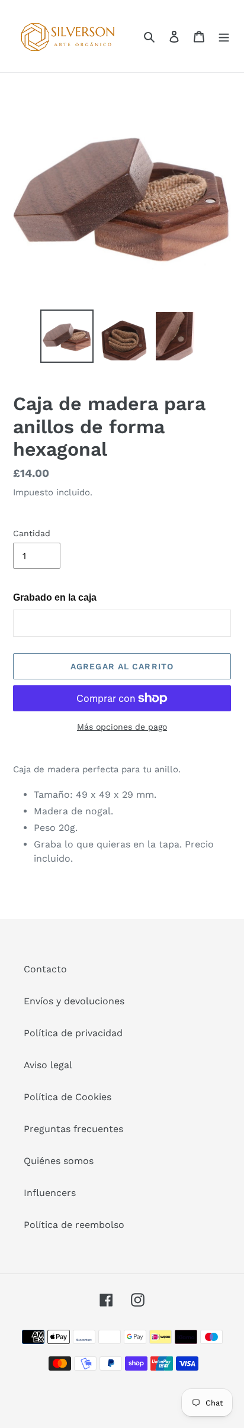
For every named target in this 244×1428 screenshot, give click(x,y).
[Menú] (223, 36)
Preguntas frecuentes (73, 1128)
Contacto (45, 969)
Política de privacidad (73, 1033)
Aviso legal (48, 1065)
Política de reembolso (74, 1224)
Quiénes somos (59, 1160)
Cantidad (31, 533)
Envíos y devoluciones (74, 1001)
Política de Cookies (67, 1097)
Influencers (50, 1192)
